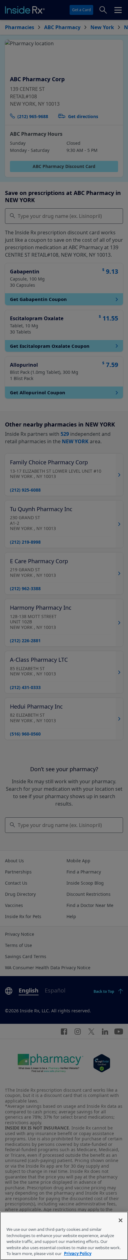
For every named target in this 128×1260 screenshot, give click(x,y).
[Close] (120, 1220)
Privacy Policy (77, 1253)
